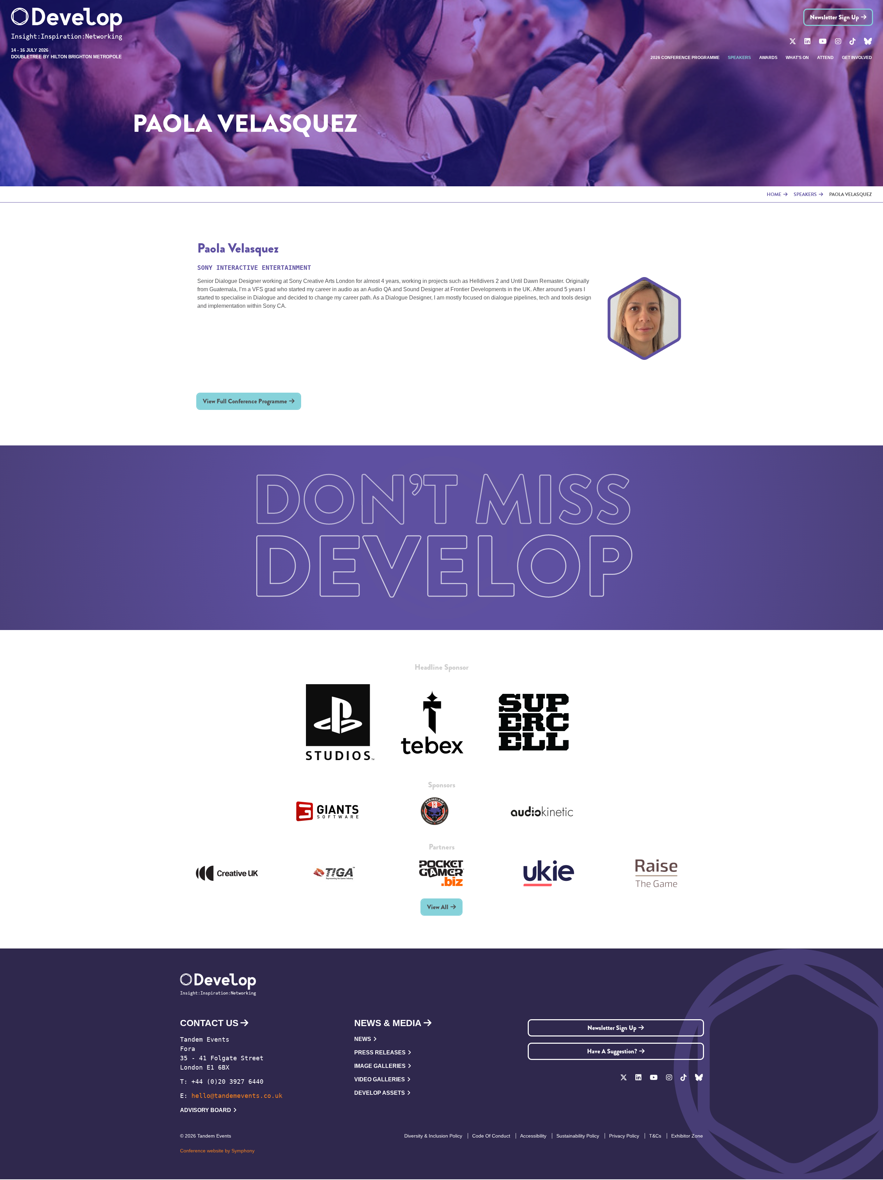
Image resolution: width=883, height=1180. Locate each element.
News (362, 1039)
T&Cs (655, 1136)
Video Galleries (379, 1079)
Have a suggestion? (612, 1051)
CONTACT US (209, 1023)
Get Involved (857, 57)
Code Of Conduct (491, 1136)
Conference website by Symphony (217, 1150)
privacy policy (624, 1136)
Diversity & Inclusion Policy (433, 1136)
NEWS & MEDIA (387, 1023)
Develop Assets (379, 1093)
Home (774, 194)
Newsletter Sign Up (834, 17)
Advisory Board (205, 1110)
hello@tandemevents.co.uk (236, 1095)
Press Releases (380, 1052)
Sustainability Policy (577, 1136)
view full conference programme (245, 401)
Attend (825, 57)
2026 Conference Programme (685, 57)
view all (437, 907)
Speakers (739, 57)
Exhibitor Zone (687, 1136)
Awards (768, 57)
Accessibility (533, 1136)
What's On (797, 57)
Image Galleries (380, 1066)
